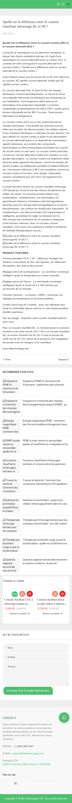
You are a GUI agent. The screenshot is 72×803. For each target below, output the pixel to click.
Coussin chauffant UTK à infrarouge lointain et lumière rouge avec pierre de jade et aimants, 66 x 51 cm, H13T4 (19, 602)
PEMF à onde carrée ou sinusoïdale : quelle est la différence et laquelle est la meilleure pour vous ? (45, 442)
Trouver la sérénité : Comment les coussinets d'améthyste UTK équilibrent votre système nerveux (45, 482)
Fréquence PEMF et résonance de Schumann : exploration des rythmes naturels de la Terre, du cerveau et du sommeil (43, 383)
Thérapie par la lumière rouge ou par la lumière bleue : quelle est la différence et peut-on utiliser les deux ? (45, 541)
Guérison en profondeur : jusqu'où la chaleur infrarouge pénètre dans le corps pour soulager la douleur (45, 502)
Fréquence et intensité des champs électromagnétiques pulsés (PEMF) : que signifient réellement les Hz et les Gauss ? (45, 402)
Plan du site (9, 774)
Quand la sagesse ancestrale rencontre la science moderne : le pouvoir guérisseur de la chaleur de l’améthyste (45, 561)
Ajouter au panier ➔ (20, 613)
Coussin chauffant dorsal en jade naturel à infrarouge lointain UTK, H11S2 (52, 602)
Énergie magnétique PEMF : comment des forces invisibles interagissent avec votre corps (45, 422)
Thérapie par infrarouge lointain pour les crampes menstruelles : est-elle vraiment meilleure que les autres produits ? (46, 522)
